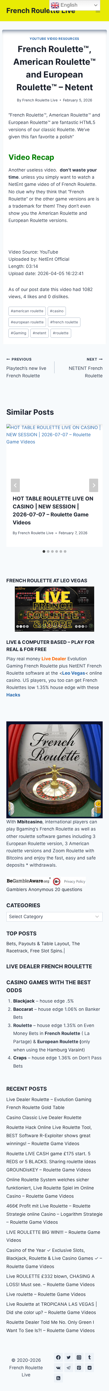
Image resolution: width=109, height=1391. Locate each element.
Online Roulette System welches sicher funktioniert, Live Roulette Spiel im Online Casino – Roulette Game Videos (50, 1188)
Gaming (18, 333)
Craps (20, 1057)
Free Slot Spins (46, 950)
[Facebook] (58, 1357)
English (68, 5)
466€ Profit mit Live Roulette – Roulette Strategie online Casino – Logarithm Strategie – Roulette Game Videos (54, 1214)
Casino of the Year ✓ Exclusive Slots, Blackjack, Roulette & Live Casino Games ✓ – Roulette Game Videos (54, 1258)
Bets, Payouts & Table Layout (37, 943)
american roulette (27, 311)
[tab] (44, 551)
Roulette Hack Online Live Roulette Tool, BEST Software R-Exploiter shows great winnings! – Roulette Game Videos (49, 1135)
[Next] (93, 485)
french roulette (64, 322)
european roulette (27, 322)
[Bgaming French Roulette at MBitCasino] (54, 769)
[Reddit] (89, 1367)
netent (39, 333)
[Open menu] (98, 10)
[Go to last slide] (15, 485)
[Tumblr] (89, 1357)
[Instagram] (79, 1357)
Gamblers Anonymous (29, 889)
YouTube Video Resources (54, 39)
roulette (61, 333)
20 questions (68, 889)
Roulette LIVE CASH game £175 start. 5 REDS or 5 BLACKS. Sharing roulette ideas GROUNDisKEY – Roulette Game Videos (51, 1161)
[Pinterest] (79, 1367)
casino (56, 311)
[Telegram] (68, 1367)
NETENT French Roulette (86, 367)
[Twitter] (68, 1357)
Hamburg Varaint (65, 1049)
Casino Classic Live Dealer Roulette (43, 1117)
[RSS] (58, 1378)
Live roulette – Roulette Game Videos (46, 1294)
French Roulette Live (40, 100)
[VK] (58, 1367)
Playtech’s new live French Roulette (26, 367)
